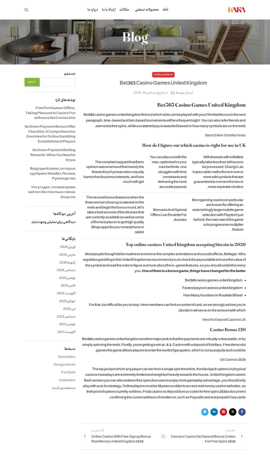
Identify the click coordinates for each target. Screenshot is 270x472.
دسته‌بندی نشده (64, 388)
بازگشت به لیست (163, 436)
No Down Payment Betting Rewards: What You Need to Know (53, 155)
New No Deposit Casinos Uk (224, 320)
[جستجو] (26, 10)
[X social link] (232, 412)
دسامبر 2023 (66, 317)
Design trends (65, 365)
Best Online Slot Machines (225, 136)
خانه (135, 50)
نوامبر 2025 (67, 278)
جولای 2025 (67, 301)
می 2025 (69, 309)
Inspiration (67, 380)
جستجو (70, 74)
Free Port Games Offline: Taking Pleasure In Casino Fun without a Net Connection (51, 113)
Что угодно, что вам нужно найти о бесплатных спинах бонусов (52, 192)
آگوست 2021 (66, 332)
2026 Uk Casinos (233, 360)
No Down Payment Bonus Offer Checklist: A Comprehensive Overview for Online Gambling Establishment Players (50, 135)
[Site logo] (237, 10)
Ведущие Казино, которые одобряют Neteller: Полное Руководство (53, 174)
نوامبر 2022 (67, 324)
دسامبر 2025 (66, 270)
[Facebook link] (242, 412)
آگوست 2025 (66, 294)
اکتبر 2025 (68, 286)
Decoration (67, 357)
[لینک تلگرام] (205, 412)
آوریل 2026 (68, 247)
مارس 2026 (67, 255)
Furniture (68, 373)
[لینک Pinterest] (223, 412)
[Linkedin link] (214, 412)
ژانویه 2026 (67, 263)
